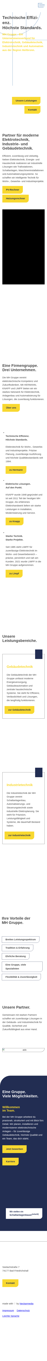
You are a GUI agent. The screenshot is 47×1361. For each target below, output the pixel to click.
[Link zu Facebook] (36, 1351)
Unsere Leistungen (26, 100)
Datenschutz (23, 1310)
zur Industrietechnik (19, 835)
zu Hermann (16, 470)
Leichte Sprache (10, 1316)
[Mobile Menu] (42, 5)
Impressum (8, 1310)
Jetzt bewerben (14, 1149)
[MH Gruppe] (15, 5)
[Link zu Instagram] (30, 1351)
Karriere (10, 1161)
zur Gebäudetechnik (19, 710)
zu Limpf (14, 573)
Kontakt (32, 109)
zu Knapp (14, 521)
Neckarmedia (26, 1303)
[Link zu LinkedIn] (42, 1351)
